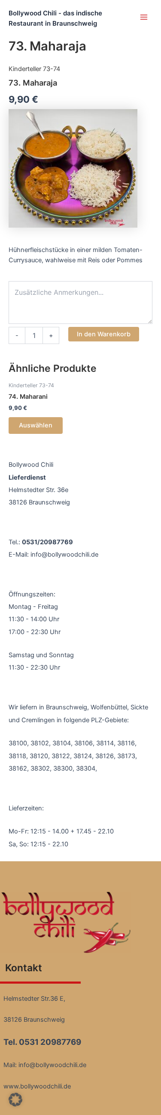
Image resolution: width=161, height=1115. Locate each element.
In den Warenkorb (104, 334)
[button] (15, 1099)
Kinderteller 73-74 (34, 69)
